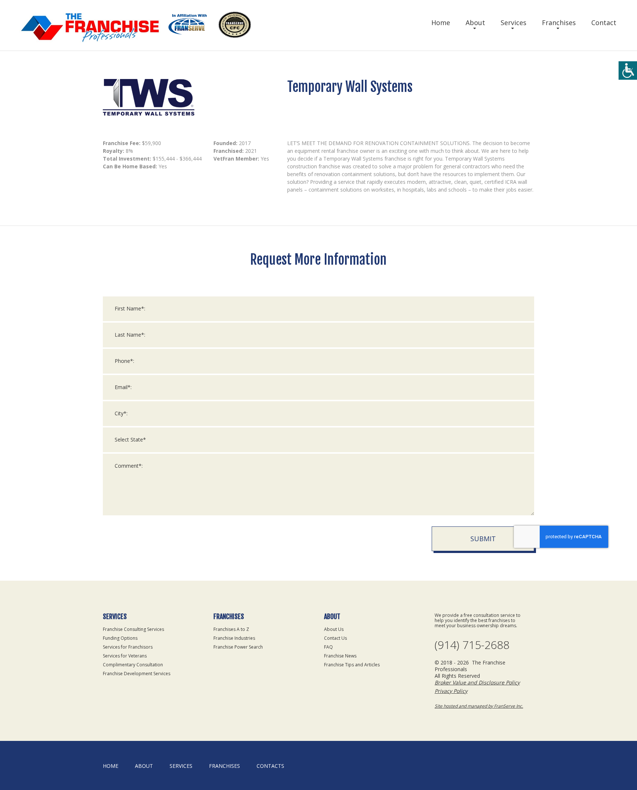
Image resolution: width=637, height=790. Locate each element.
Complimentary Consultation (133, 665)
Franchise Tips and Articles (352, 665)
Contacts (270, 765)
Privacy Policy (451, 690)
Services (513, 22)
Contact (603, 22)
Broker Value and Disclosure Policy (477, 682)
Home (440, 22)
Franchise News (340, 656)
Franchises (559, 22)
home (110, 765)
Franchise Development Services (136, 673)
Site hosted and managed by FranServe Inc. (479, 706)
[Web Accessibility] (628, 70)
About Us (334, 629)
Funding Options (120, 638)
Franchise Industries (234, 638)
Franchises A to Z (231, 629)
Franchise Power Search (238, 647)
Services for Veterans (125, 656)
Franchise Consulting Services (133, 629)
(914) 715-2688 (472, 644)
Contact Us (335, 638)
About (475, 22)
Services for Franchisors (128, 647)
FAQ (328, 647)
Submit (483, 538)
